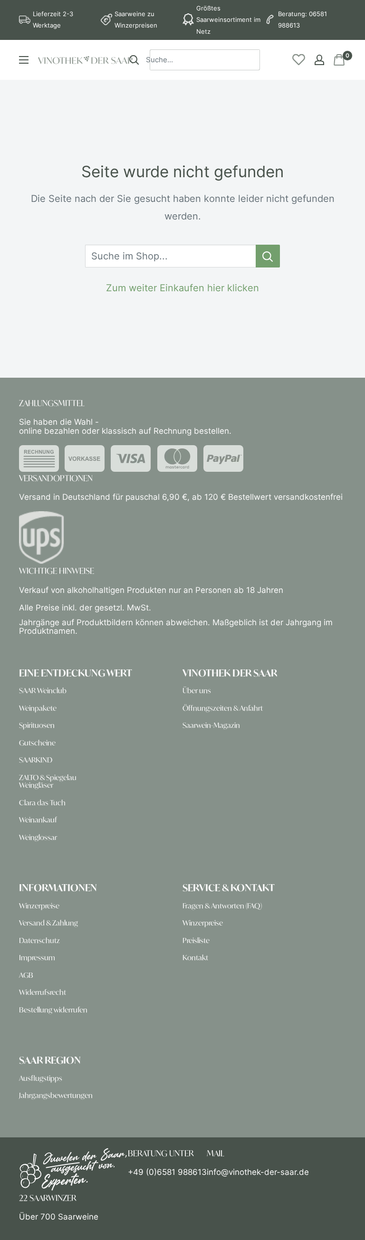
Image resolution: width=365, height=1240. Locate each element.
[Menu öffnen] (24, 60)
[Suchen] (134, 59)
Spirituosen (37, 725)
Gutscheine (37, 743)
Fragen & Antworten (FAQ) (222, 906)
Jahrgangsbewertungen (56, 1095)
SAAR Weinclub (43, 691)
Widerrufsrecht (42, 992)
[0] (340, 60)
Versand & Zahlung (48, 923)
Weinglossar (38, 837)
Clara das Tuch (42, 803)
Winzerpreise (39, 906)
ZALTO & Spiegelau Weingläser (48, 781)
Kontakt (195, 958)
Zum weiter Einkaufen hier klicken (182, 288)
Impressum (37, 958)
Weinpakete (38, 708)
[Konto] (319, 60)
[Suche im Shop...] (268, 256)
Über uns (196, 691)
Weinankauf (38, 820)
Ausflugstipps (40, 1078)
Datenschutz (39, 940)
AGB (26, 975)
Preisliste (196, 940)
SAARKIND (35, 760)
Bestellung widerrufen (53, 1010)
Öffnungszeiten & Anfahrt (222, 708)
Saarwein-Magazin (211, 725)
